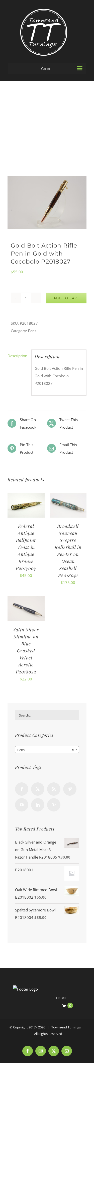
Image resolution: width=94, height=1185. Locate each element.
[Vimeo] (69, 789)
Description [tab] (17, 355)
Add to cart (66, 298)
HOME (61, 998)
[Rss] (53, 789)
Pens (32, 330)
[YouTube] (21, 804)
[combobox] (47, 749)
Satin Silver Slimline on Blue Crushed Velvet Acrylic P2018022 (26, 651)
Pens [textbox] (45, 750)
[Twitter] (37, 789)
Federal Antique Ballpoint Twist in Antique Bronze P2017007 (26, 547)
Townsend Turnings (66, 1027)
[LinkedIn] (37, 804)
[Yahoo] (53, 804)
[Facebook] (21, 789)
